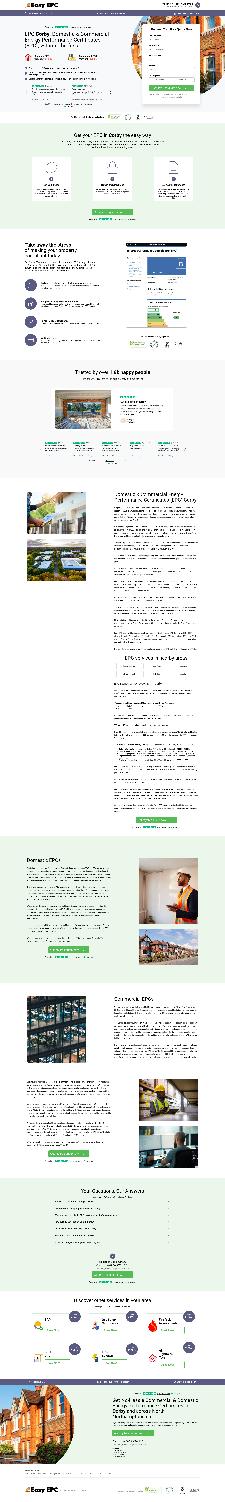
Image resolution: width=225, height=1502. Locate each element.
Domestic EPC (167, 633)
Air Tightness (55, 1474)
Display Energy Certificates (132, 639)
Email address (155, 45)
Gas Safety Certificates (138, 636)
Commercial (183, 80)
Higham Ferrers (156, 666)
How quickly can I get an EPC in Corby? (74, 1222)
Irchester (183, 666)
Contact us (121, 1456)
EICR (33, 1474)
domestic (148, 649)
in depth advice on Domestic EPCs (66, 938)
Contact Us (145, 798)
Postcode (152, 65)
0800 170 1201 (183, 4)
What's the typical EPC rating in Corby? (74, 1201)
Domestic (160, 80)
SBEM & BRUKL (95, 1474)
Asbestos (108, 1474)
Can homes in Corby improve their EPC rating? (78, 1208)
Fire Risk (83, 1474)
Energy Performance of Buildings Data (149, 623)
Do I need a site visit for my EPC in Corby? (76, 1229)
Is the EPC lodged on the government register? (78, 1242)
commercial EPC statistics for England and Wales (176, 649)
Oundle (183, 674)
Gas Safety (42, 1474)
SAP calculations (175, 636)
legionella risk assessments (129, 642)
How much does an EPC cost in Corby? (74, 1235)
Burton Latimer (129, 666)
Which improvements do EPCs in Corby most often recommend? (87, 1215)
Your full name (155, 35)
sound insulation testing (186, 639)
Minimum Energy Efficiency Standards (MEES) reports (62, 1135)
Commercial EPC (181, 633)
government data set (130, 610)
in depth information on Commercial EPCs (75, 1142)
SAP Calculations (69, 1474)
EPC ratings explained (168, 805)
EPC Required (154, 76)
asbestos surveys (151, 639)
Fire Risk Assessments (157, 636)
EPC (26, 1474)
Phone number (155, 55)
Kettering (156, 674)
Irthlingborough (129, 674)
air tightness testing (167, 639)
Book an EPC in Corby (172, 779)
